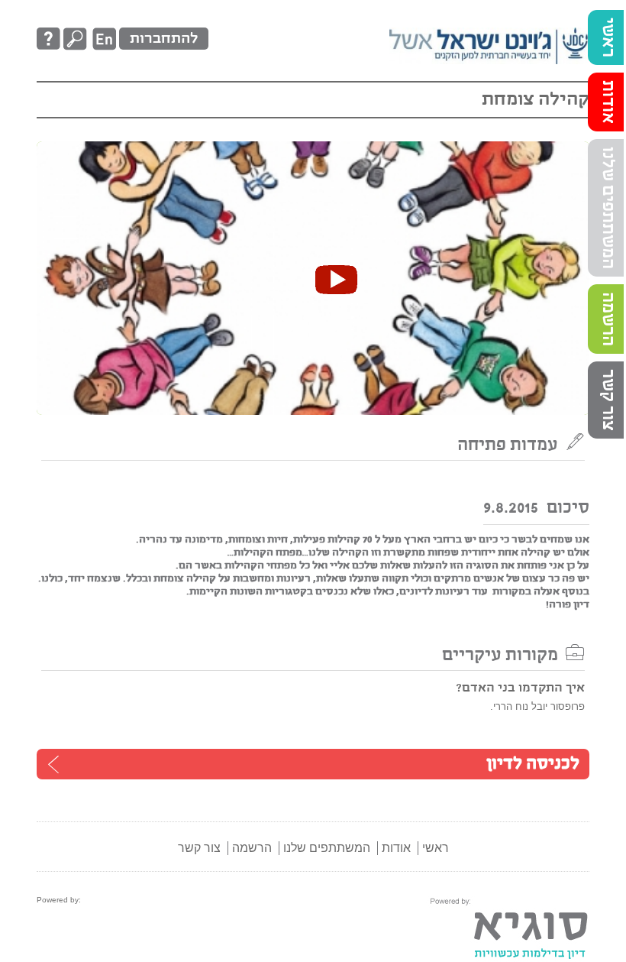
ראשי (608, 37)
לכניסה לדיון (532, 764)
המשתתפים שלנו (608, 208)
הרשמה (608, 319)
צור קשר (608, 400)
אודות (608, 102)
